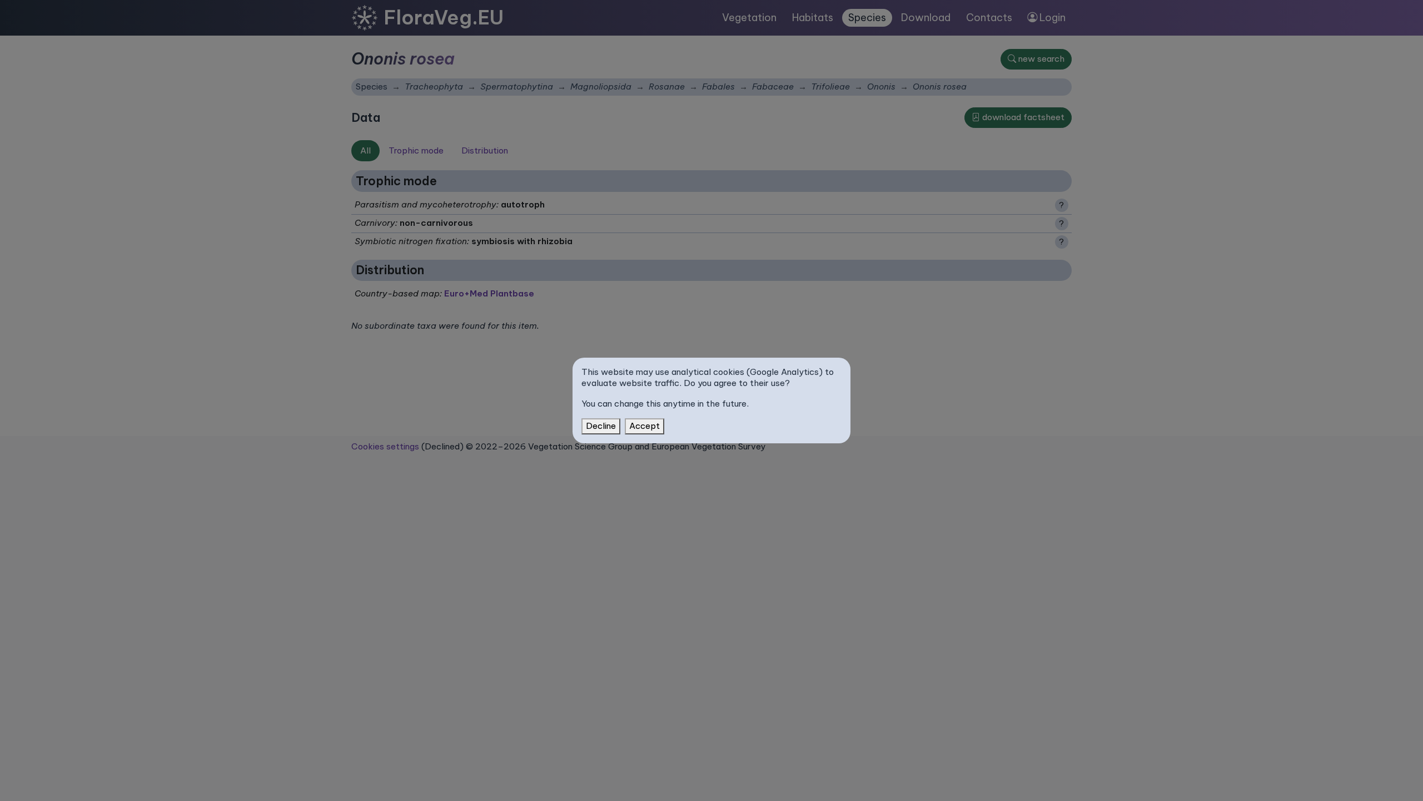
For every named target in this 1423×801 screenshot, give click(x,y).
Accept (644, 426)
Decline (601, 426)
